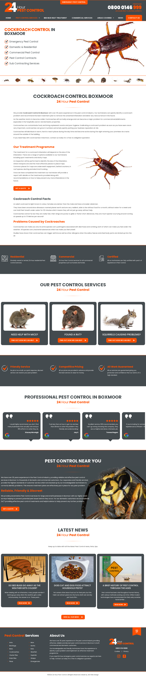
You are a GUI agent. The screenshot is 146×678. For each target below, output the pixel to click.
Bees (11, 649)
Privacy (126, 651)
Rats (32, 649)
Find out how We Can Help (22, 340)
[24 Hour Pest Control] (24, 11)
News (120, 18)
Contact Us (134, 18)
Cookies (117, 651)
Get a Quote (20, 188)
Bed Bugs (12, 646)
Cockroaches (14, 652)
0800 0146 (125, 7)
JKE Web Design (93, 675)
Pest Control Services (26, 18)
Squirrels (34, 655)
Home (8, 18)
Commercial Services (82, 18)
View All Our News (71, 617)
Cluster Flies (13, 655)
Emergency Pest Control (74, 2)
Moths (33, 646)
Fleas (11, 661)
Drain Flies (12, 658)
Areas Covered (104, 18)
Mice (32, 643)
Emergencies (35, 661)
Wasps (33, 658)
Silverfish (34, 652)
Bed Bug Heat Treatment (55, 18)
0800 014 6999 (121, 648)
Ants (11, 643)
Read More (23, 603)
